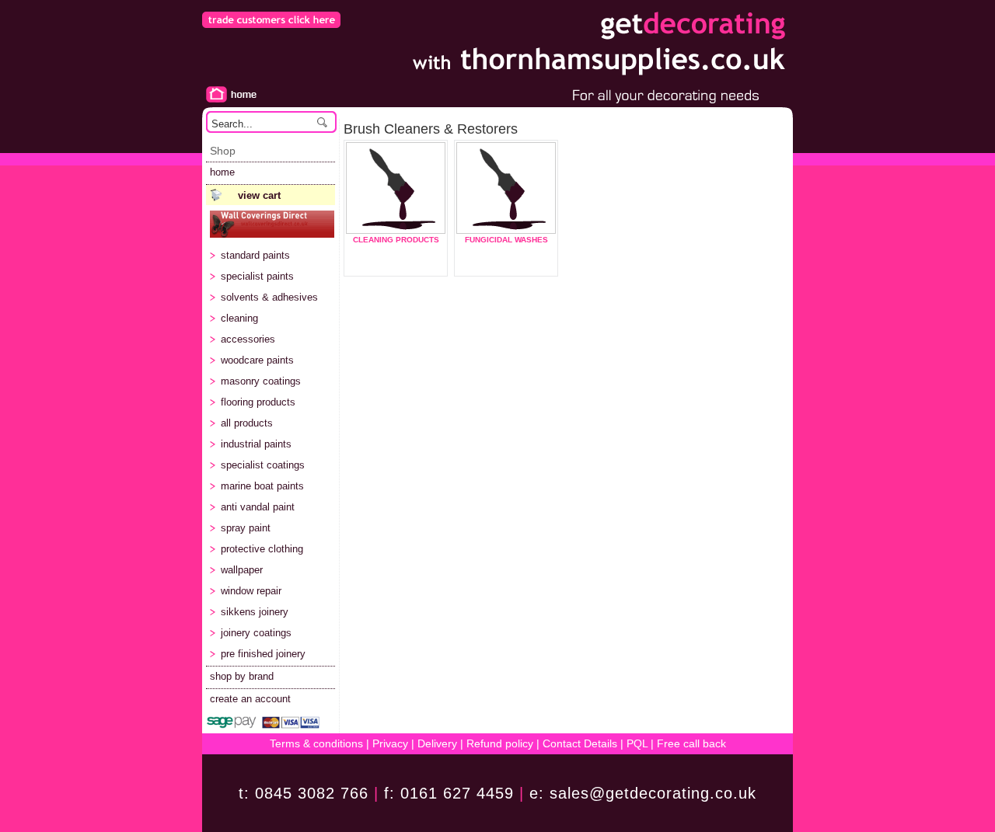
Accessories (248, 339)
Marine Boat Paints (262, 486)
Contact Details (580, 743)
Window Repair (251, 591)
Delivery (435, 743)
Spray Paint (246, 528)
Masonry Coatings (261, 381)
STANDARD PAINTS (255, 255)
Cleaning (239, 318)
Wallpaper (242, 570)
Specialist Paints (257, 276)
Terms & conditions (316, 743)
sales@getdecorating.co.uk (653, 793)
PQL (637, 743)
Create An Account (250, 699)
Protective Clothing (262, 549)
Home (229, 94)
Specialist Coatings (263, 465)
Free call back (691, 743)
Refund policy (499, 743)
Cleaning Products (396, 239)
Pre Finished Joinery (263, 654)
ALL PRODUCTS (247, 423)
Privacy (390, 743)
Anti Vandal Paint (258, 507)
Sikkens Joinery (254, 612)
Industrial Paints (256, 444)
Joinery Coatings (256, 633)
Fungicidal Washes (506, 239)
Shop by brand (242, 676)
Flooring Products (258, 402)
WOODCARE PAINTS (257, 360)
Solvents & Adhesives (269, 297)
